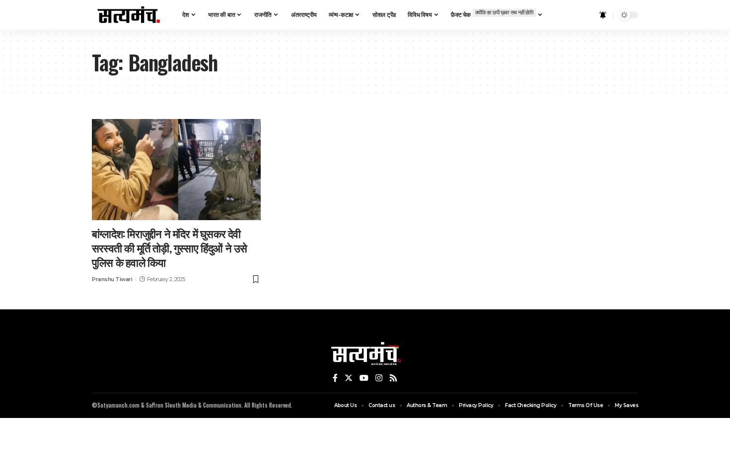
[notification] (603, 15)
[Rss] (393, 378)
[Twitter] (348, 378)
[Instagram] (379, 378)
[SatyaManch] (129, 14)
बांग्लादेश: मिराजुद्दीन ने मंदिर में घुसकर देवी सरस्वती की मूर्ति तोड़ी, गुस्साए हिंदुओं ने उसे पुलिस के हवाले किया (169, 247)
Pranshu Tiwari (112, 279)
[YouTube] (364, 378)
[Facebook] (335, 378)
